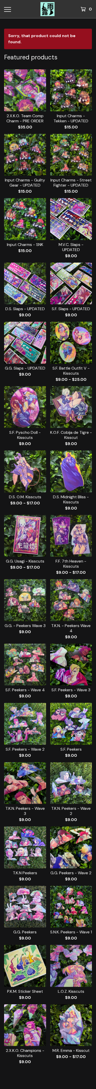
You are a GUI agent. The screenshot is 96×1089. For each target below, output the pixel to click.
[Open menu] (7, 9)
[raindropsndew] (48, 9)
